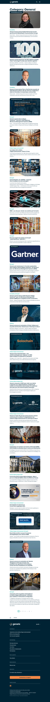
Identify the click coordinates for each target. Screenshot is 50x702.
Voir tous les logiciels (15, 636)
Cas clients (12, 658)
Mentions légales (32, 692)
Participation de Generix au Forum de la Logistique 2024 (17, 505)
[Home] (10, 617)
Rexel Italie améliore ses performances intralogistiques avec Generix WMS (20, 533)
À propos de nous (14, 643)
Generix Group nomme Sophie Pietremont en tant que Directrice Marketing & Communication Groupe (24, 32)
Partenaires (12, 650)
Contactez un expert (25, 677)
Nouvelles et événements (15, 649)
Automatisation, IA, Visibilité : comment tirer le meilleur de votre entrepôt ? (20, 180)
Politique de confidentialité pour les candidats (19, 692)
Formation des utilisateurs (16, 672)
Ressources (12, 665)
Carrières (12, 647)
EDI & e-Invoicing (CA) (15, 634)
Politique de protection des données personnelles (20, 690)
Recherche (37, 2)
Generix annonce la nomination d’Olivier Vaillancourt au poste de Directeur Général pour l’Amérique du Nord (25, 326)
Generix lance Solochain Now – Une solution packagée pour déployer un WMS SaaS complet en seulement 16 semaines (21, 355)
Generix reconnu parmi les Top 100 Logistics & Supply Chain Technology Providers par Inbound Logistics (24, 60)
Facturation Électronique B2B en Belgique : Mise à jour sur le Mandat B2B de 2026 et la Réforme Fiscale (24, 477)
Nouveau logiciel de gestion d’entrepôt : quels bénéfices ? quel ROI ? (20, 238)
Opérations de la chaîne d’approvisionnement (20, 632)
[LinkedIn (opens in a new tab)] (10, 686)
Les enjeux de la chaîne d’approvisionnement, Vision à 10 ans (20, 150)
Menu (40, 2)
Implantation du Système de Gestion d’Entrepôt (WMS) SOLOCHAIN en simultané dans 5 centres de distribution (25, 447)
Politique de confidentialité (15, 691)
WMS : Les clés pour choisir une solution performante (24, 211)
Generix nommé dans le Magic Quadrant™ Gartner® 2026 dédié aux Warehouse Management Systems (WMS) (21, 120)
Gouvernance (13, 645)
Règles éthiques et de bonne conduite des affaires (20, 693)
